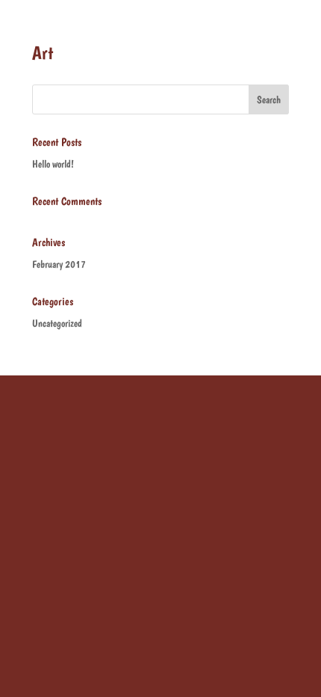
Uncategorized (57, 323)
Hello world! (53, 164)
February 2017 (59, 264)
